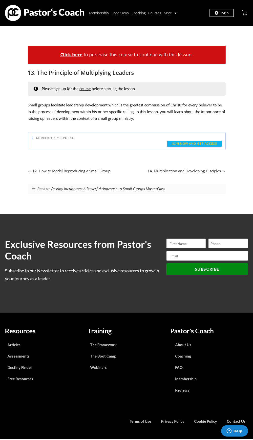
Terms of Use (140, 421)
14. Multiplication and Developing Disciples (185, 170)
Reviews (182, 390)
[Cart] (244, 12)
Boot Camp (120, 13)
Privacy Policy (172, 421)
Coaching (138, 13)
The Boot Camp (103, 356)
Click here (71, 55)
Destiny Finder (19, 367)
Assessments (18, 356)
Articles (14, 344)
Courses (154, 13)
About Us (183, 344)
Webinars (98, 367)
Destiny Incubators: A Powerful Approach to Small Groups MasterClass (108, 188)
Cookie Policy (205, 421)
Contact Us (236, 421)
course (85, 88)
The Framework (103, 344)
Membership (99, 13)
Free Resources (20, 379)
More (168, 13)
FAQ (179, 367)
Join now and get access (194, 143)
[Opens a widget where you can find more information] (234, 431)
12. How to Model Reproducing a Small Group (70, 170)
